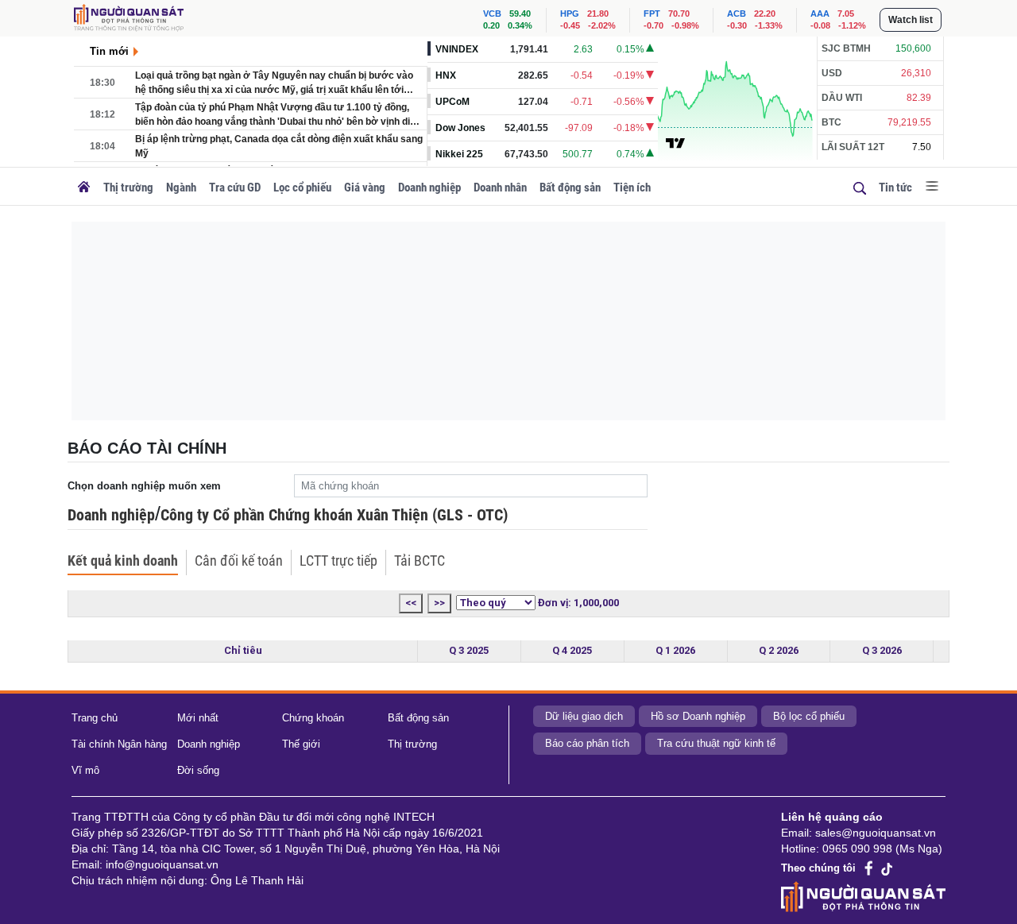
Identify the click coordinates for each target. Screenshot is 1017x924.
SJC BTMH (846, 48)
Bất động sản (570, 187)
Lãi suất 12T (853, 147)
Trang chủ (95, 718)
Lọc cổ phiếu (302, 187)
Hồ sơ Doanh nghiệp (698, 716)
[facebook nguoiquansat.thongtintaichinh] (869, 868)
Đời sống (198, 770)
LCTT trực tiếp (338, 560)
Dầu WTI (842, 97)
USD (832, 73)
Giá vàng (364, 187)
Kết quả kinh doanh (123, 560)
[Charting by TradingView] (675, 142)
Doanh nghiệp (429, 187)
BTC (831, 122)
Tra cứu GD (235, 187)
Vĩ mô (85, 770)
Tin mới (109, 51)
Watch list (910, 19)
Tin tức (895, 187)
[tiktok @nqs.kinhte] (886, 868)
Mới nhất (197, 718)
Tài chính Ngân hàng (119, 744)
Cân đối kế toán (239, 560)
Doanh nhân (500, 187)
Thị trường (128, 187)
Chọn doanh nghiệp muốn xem (144, 486)
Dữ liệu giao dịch (584, 716)
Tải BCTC (419, 560)
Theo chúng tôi (818, 868)
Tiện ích (632, 187)
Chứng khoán (313, 718)
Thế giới (301, 744)
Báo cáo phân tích (587, 743)
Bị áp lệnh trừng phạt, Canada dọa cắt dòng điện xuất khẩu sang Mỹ (279, 146)
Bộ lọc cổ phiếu (809, 716)
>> (439, 603)
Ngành (181, 187)
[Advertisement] (508, 321)
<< (410, 603)
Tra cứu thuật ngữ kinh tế (716, 743)
